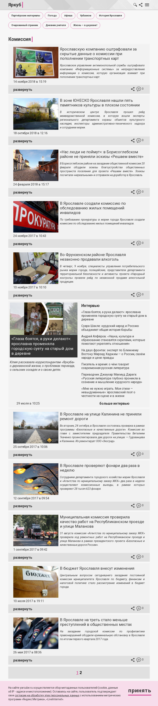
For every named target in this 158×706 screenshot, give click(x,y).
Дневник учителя (56, 25)
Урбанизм (85, 15)
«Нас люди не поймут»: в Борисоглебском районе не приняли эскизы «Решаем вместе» (101, 154)
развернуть (22, 90)
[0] (138, 89)
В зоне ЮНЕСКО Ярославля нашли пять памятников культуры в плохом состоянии (100, 102)
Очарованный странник (24, 25)
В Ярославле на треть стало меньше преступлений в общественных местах (96, 622)
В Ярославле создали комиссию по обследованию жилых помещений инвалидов (93, 208)
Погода (52, 15)
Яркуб (14, 5)
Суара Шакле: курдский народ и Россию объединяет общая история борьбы (110, 327)
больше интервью (114, 403)
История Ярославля (110, 15)
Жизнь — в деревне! (85, 25)
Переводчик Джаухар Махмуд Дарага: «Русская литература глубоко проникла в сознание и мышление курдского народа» (111, 378)
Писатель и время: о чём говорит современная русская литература (105, 366)
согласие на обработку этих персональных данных (47, 695)
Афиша (68, 15)
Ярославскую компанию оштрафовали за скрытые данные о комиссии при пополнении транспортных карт (98, 54)
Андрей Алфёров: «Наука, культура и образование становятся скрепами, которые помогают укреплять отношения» (113, 339)
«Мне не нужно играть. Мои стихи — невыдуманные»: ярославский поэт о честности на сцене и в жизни (108, 392)
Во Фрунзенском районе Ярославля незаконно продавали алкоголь (93, 257)
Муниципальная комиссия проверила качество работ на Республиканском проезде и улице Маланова (102, 522)
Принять (139, 690)
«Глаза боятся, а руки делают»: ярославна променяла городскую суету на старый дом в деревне (42, 346)
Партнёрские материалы (25, 15)
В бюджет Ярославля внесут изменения (97, 568)
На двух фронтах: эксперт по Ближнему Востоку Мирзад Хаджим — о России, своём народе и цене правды (113, 353)
